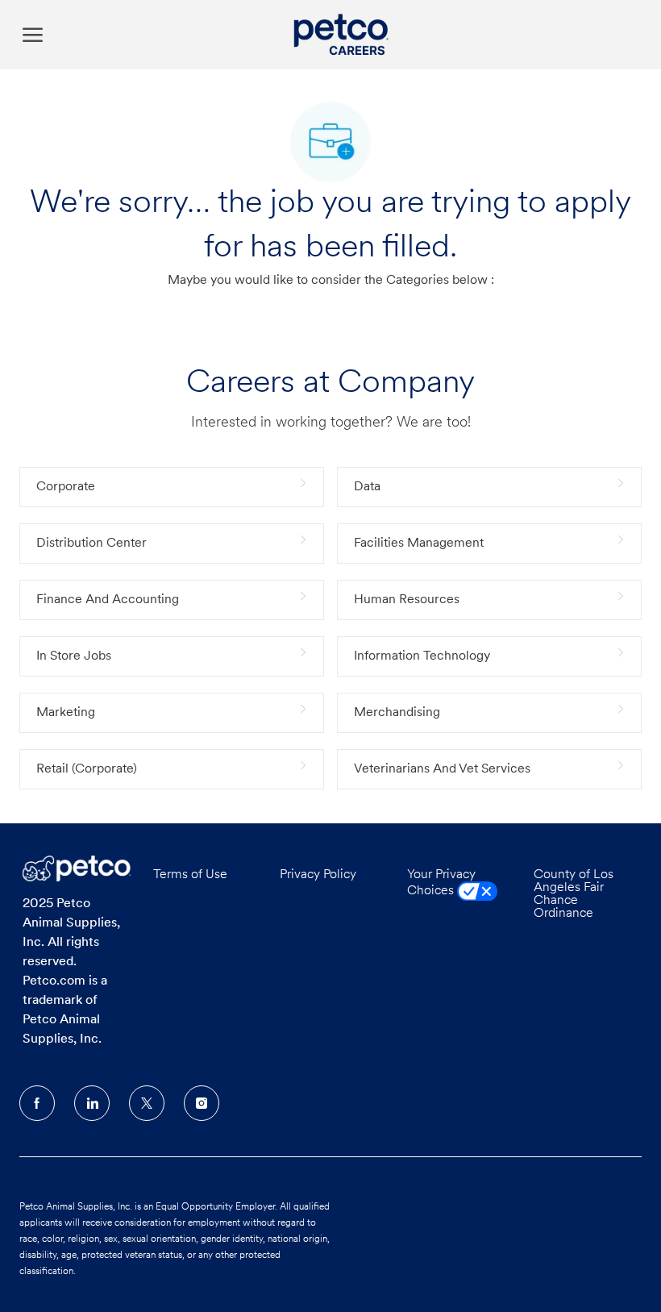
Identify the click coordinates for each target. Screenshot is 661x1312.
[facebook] (37, 1103)
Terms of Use (190, 874)
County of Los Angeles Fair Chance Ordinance (573, 894)
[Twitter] (146, 1103)
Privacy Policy (318, 874)
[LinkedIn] (92, 1103)
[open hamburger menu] (33, 34)
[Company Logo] (343, 35)
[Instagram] (201, 1103)
